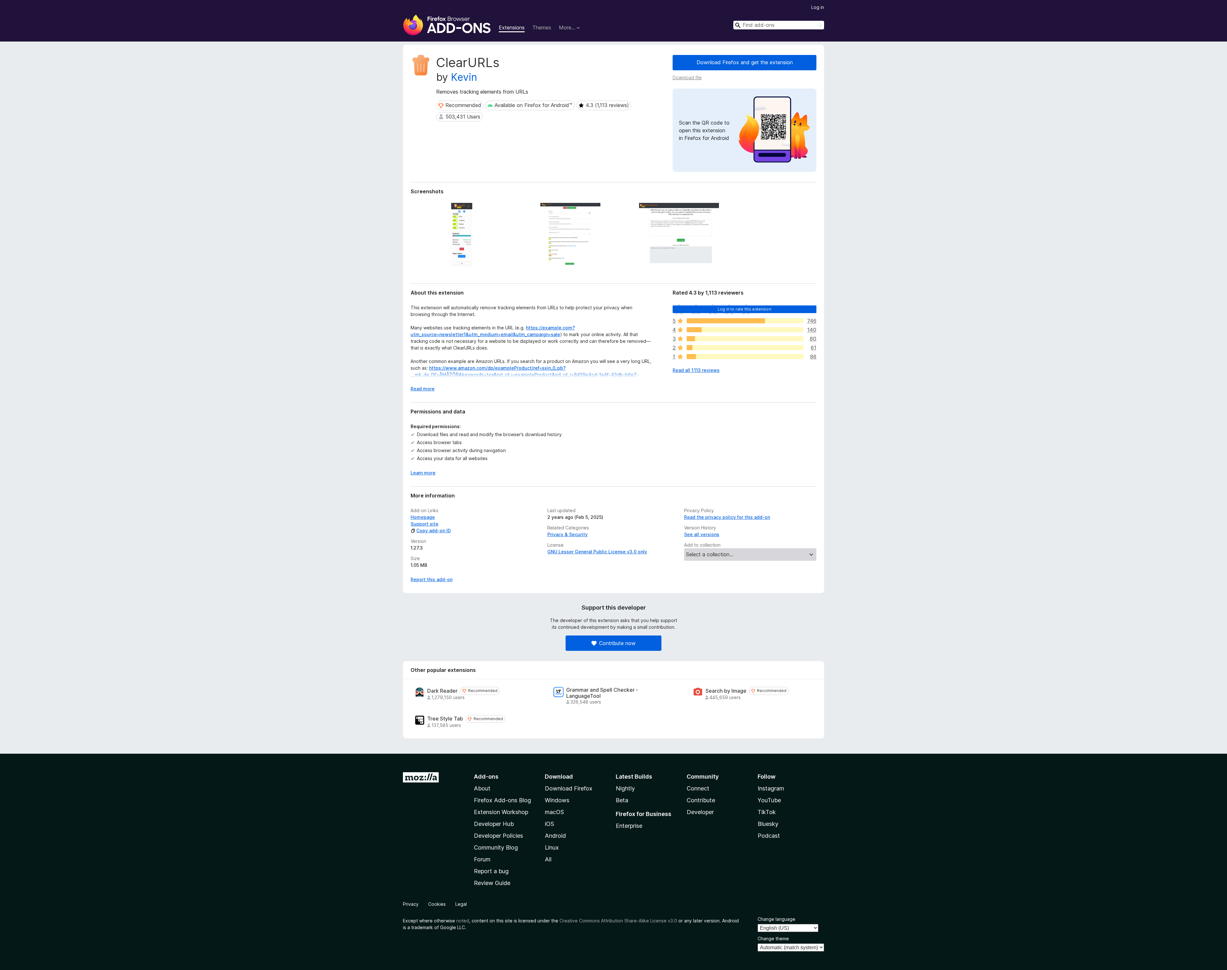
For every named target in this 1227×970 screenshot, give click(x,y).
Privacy (411, 904)
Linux (552, 847)
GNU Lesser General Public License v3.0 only (597, 551)
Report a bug (491, 871)
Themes (541, 27)
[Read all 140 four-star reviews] (745, 329)
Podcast (769, 835)
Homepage (423, 517)
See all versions (701, 534)
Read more (423, 388)
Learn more (423, 472)
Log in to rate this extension (744, 309)
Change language (776, 919)
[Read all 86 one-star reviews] (745, 356)
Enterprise (629, 825)
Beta (622, 800)
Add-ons (486, 776)
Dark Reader (442, 691)
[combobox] (778, 25)
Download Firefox (568, 788)
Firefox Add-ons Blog (502, 800)
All (548, 859)
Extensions (512, 27)
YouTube (769, 800)
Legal (461, 904)
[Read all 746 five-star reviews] (745, 320)
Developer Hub (494, 823)
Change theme (773, 938)
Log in (817, 7)
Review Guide (492, 883)
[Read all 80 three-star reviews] (745, 338)
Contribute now (617, 643)
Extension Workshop (501, 812)
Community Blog (496, 847)
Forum (482, 859)
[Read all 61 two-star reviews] (745, 347)
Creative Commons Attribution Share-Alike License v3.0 (618, 920)
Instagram (771, 788)
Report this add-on (431, 579)
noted (462, 920)
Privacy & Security (567, 534)
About (482, 788)
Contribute (701, 800)
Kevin (464, 77)
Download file (687, 77)
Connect (698, 788)
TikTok (767, 812)
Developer (700, 812)
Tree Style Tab (445, 719)
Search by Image (726, 691)
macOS (554, 812)
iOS (549, 823)
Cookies (437, 904)
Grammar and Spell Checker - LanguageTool (602, 693)
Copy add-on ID (433, 530)
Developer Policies (498, 835)
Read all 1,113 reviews (696, 370)
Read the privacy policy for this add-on (727, 517)
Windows (557, 800)
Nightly (625, 788)
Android (555, 835)
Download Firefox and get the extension (745, 62)
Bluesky (768, 823)
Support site (424, 524)
